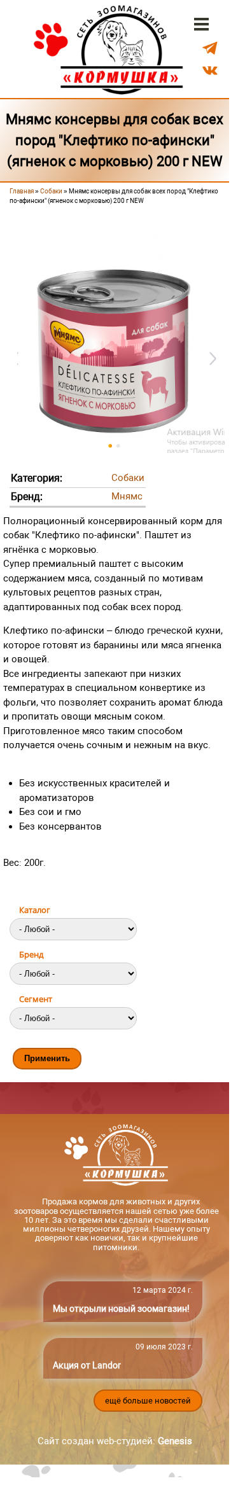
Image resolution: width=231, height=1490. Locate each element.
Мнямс (127, 496)
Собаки (51, 191)
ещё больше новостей (148, 1400)
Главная (22, 191)
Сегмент (35, 999)
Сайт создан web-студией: (115, 1441)
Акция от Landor (87, 1365)
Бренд (31, 954)
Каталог (34, 910)
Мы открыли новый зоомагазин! (121, 1309)
